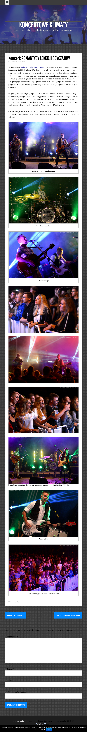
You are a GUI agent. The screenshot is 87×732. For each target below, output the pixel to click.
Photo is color (18, 721)
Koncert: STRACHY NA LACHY (66, 615)
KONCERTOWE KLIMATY (43, 24)
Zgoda (49, 729)
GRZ (24, 62)
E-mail (11, 680)
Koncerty (13, 602)
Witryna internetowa (17, 692)
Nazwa (10, 669)
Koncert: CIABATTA (17, 615)
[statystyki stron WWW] (39, 724)
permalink (21, 602)
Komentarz (12, 636)
